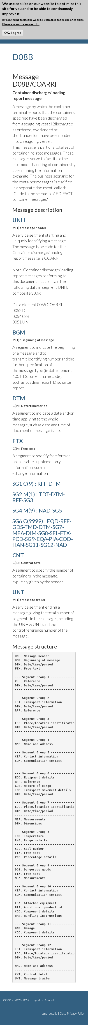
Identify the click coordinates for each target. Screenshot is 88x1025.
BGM (18, 332)
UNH (18, 220)
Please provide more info (20, 24)
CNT (18, 555)
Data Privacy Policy (72, 1013)
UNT (18, 592)
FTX (17, 441)
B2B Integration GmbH (38, 1000)
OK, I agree (12, 33)
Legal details (49, 1013)
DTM (18, 398)
